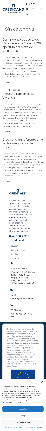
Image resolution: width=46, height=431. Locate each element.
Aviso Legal (38, 428)
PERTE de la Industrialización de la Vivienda (18, 93)
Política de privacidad (25, 428)
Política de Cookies (10, 428)
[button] (42, 382)
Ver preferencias (23, 422)
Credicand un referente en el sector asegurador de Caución (23, 143)
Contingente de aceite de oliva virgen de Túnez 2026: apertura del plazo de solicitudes (21, 45)
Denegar (23, 416)
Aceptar (23, 409)
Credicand (30, 9)
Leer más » (7, 82)
